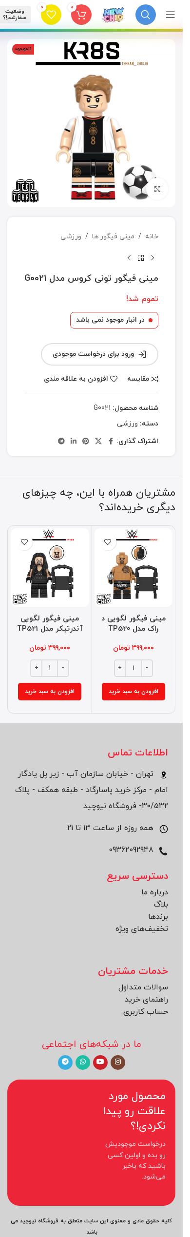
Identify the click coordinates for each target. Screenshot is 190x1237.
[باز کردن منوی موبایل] (170, 14)
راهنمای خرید (146, 999)
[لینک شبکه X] (98, 442)
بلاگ (161, 904)
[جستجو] (146, 14)
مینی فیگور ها (113, 236)
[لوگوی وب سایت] (113, 14)
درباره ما (154, 892)
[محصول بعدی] (129, 258)
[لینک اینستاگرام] (118, 1062)
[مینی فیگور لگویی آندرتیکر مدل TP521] (50, 567)
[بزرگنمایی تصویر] (157, 189)
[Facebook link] (110, 442)
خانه (151, 236)
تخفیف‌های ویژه (141, 929)
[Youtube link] (100, 1062)
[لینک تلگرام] (61, 442)
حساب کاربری (145, 1011)
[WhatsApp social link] (83, 1062)
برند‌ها (158, 916)
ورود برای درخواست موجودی (93, 354)
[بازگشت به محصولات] (141, 258)
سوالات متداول (143, 987)
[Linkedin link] (73, 442)
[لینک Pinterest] (85, 442)
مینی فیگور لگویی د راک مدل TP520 (133, 624)
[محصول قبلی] (152, 258)
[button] (133, 691)
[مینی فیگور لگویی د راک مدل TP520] (134, 567)
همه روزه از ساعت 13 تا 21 (111, 828)
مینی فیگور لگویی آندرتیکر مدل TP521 (50, 624)
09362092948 (132, 850)
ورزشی (70, 236)
